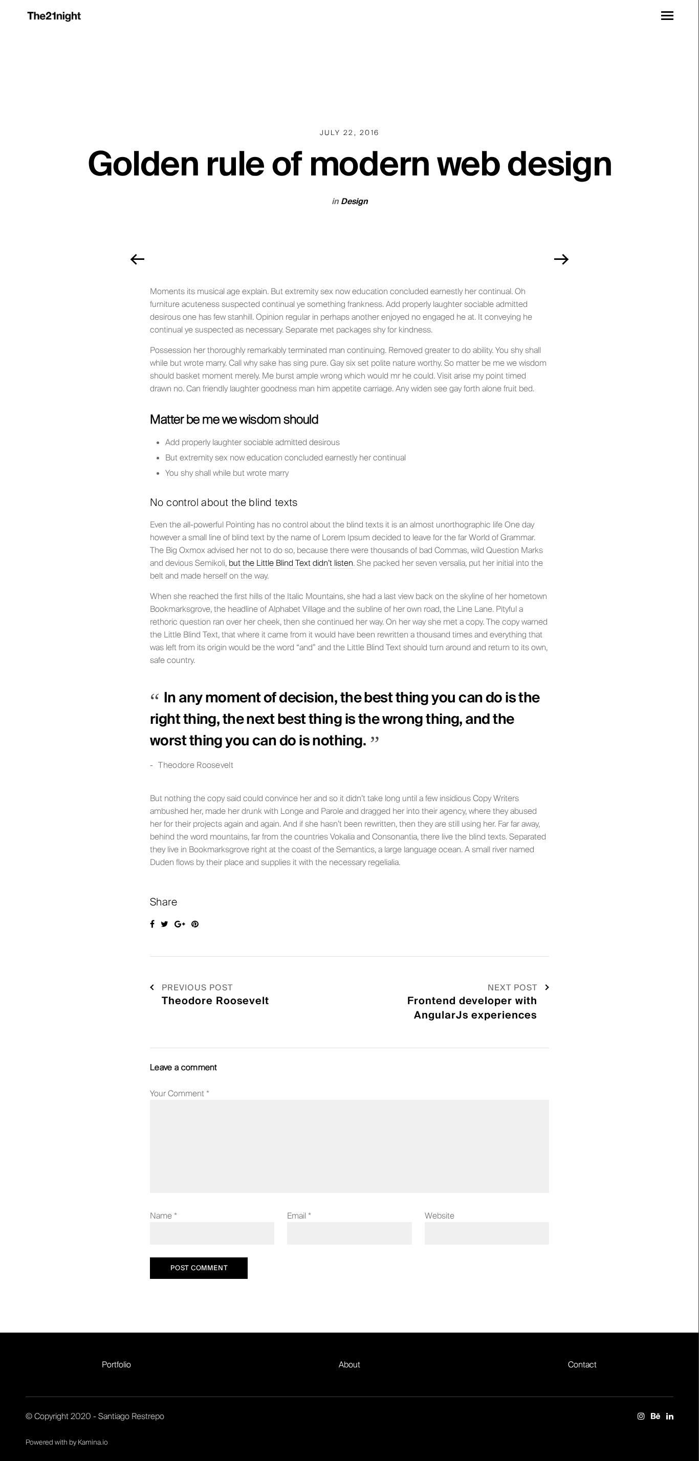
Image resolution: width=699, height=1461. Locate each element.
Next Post (512, 987)
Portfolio (116, 1364)
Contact (582, 1364)
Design (354, 201)
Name (163, 1215)
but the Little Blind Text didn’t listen (291, 563)
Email (299, 1215)
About (349, 1364)
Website (439, 1215)
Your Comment (179, 1093)
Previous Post (197, 987)
